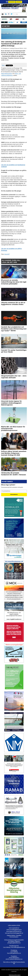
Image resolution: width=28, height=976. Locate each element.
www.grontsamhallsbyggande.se (14, 933)
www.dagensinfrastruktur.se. (14, 931)
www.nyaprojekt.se (14, 928)
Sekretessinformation (14, 975)
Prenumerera (12, 1)
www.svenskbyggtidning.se (14, 929)
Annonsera (18, 1)
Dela (3, 65)
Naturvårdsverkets (6, 73)
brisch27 (7, 254)
